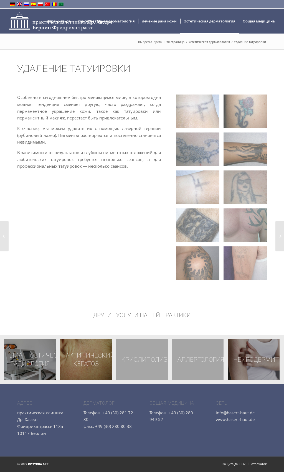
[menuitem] (58, 21)
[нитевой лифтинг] (4, 236)
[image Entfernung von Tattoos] (199, 113)
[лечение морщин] (279, 236)
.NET (38, 464)
